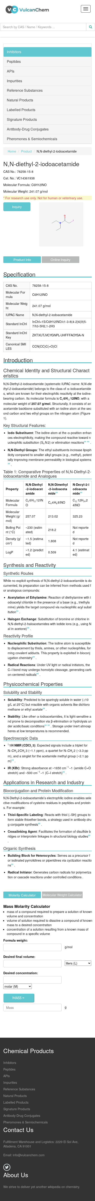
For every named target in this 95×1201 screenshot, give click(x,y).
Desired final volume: (19, 956)
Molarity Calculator (22, 895)
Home (12, 151)
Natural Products (15, 1095)
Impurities (10, 1082)
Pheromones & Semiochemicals (25, 1122)
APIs (6, 1076)
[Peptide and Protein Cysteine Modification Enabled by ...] (34, 657)
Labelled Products (15, 1102)
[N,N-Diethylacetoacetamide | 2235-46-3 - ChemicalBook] (9, 464)
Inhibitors (9, 1062)
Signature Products (16, 1109)
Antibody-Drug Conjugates (21, 1115)
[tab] (47, 52)
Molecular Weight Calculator (62, 895)
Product (26, 151)
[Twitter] (6, 1167)
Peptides (9, 1069)
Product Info (22, 259)
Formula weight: (15, 940)
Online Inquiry (60, 259)
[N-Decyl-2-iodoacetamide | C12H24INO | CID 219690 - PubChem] (88, 442)
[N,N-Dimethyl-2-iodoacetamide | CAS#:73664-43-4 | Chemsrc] (85, 442)
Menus (86, 9)
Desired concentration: (20, 973)
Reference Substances (19, 1089)
